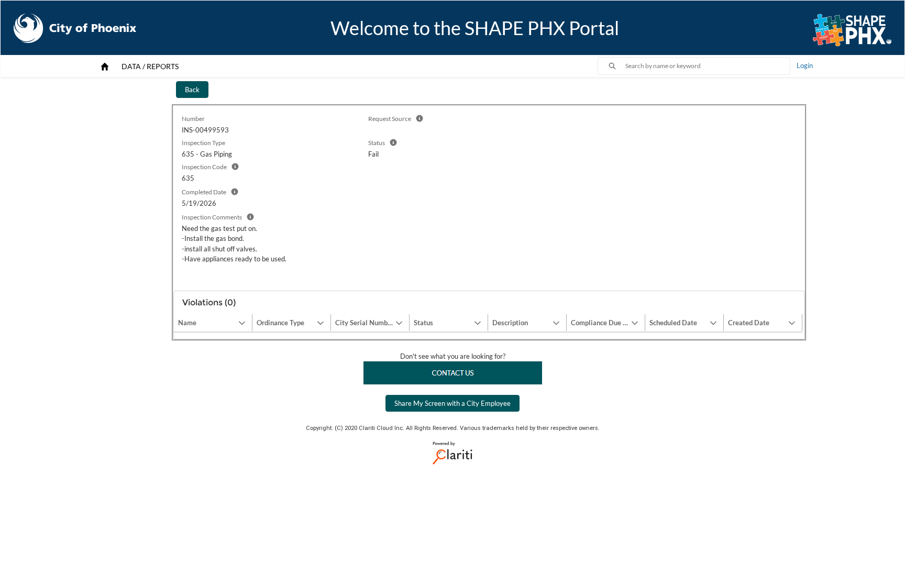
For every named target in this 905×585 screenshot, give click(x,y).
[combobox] (707, 66)
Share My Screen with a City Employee (452, 403)
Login (805, 65)
